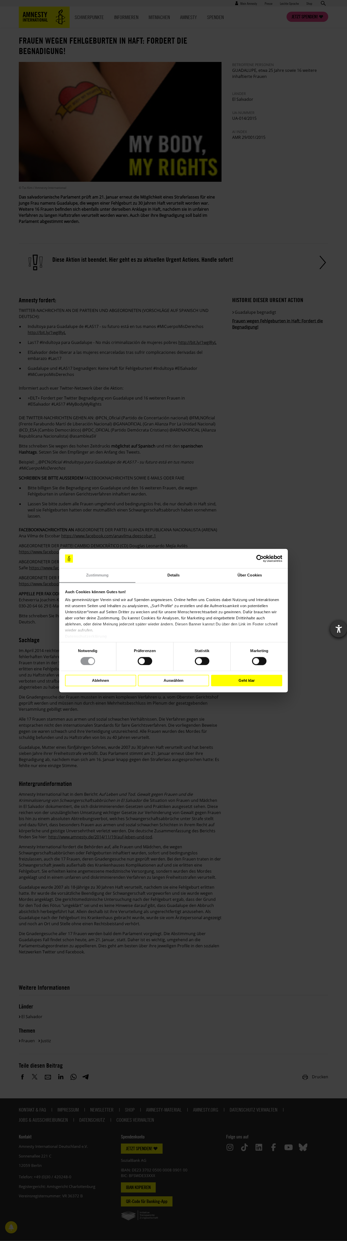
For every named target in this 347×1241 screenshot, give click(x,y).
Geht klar (247, 680)
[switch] (145, 661)
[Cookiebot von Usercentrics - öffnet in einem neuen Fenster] (260, 558)
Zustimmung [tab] (97, 575)
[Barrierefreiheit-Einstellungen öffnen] (338, 629)
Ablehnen (100, 680)
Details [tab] (173, 575)
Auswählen (173, 680)
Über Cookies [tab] (250, 575)
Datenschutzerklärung (86, 636)
